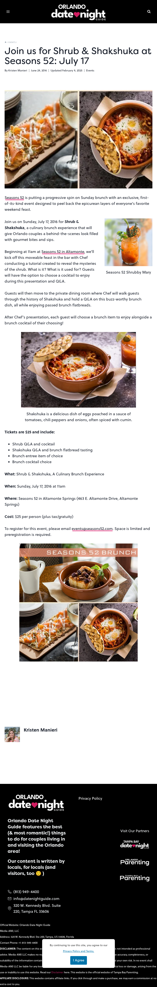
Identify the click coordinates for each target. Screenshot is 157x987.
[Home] (6, 42)
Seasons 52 (14, 197)
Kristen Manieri (17, 70)
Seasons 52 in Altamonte (62, 251)
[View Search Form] (149, 11)
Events (90, 70)
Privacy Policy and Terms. (78, 951)
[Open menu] (8, 12)
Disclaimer (57, 972)
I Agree (78, 960)
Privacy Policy (90, 798)
